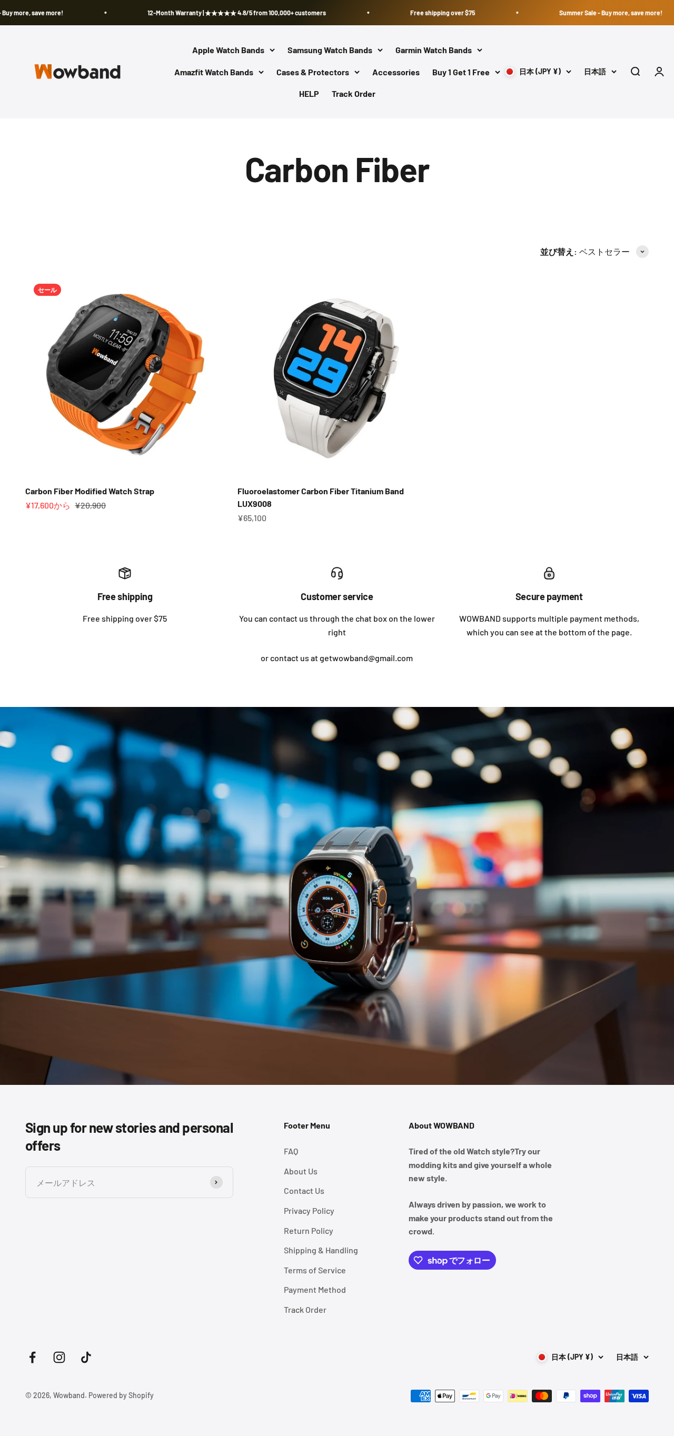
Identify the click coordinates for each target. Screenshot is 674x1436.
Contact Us (304, 1190)
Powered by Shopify (121, 1395)
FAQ (291, 1151)
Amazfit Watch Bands (213, 72)
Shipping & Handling (321, 1250)
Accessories (396, 72)
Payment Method (315, 1289)
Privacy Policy (309, 1210)
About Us (301, 1171)
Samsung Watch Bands (330, 50)
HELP (309, 94)
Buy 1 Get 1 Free (461, 72)
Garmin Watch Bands (433, 50)
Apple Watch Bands (228, 50)
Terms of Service (315, 1270)
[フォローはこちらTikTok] (86, 1357)
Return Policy (308, 1230)
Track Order (353, 94)
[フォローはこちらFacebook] (32, 1357)
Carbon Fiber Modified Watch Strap (89, 491)
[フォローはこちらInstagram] (59, 1357)
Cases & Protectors (312, 72)
